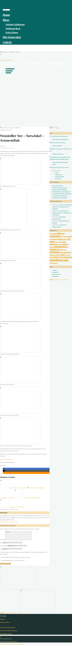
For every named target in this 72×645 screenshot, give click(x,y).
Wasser (65, 261)
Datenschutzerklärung (5, 622)
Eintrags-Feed (55, 272)
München (62, 250)
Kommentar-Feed (56, 274)
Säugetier (12, 509)
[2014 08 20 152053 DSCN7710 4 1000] (59, 167)
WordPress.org (55, 276)
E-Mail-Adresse (4, 545)
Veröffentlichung (67, 257)
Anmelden (54, 270)
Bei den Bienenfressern (57, 185)
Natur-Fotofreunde (6, 47)
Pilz (69, 252)
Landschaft (52, 247)
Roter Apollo (52, 255)
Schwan (63, 255)
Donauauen (54, 239)
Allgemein (2, 60)
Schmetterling (57, 255)
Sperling (51, 257)
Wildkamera (52, 263)
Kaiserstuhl (60, 244)
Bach (63, 234)
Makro (58, 250)
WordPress (14, 641)
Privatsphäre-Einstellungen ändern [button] (7, 627)
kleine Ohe (65, 244)
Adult (51, 234)
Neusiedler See (5, 509)
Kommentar (2, 539)
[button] (4, 468)
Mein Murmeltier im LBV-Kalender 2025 (61, 191)
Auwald (58, 234)
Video (52, 260)
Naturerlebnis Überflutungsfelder (59, 197)
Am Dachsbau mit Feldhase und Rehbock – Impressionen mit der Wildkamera (62, 206)
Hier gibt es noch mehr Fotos (6, 459)
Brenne (65, 236)
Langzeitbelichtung (60, 247)
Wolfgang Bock (58, 174)
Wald (61, 261)
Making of (53, 250)
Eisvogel (60, 239)
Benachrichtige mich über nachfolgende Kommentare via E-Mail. (16, 557)
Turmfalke (61, 257)
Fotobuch (56, 242)
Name (1, 542)
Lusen (67, 247)
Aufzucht (54, 234)
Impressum (2, 619)
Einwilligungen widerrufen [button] (6, 633)
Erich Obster (9, 60)
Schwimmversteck (68, 255)
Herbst (64, 242)
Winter (56, 263)
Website (2, 549)
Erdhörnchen (64, 239)
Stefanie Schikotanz (59, 176)
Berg (62, 236)
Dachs (51, 239)
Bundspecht (69, 236)
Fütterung (60, 242)
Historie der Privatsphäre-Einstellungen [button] (8, 630)
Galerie (56, 172)
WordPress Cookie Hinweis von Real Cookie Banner (12, 644)
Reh (71, 252)
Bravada (9, 641)
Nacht (65, 250)
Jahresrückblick (53, 244)
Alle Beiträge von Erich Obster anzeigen (9, 521)
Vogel (16, 509)
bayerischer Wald (55, 236)
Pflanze (66, 252)
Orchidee (62, 252)
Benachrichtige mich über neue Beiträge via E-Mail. (13, 560)
